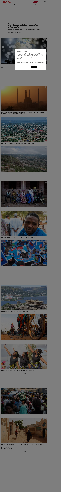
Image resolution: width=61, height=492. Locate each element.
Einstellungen (27, 67)
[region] (30, 59)
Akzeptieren (34, 67)
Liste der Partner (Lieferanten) (21, 64)
